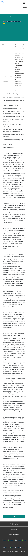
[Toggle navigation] (24, 2)
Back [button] (14, 516)
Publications (9, 16)
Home (4, 16)
